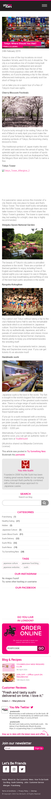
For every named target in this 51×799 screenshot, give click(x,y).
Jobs (26, 782)
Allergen (6, 785)
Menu (31, 779)
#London (38, 726)
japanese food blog (30, 563)
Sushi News (7, 547)
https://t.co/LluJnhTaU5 (29, 718)
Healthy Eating (8, 521)
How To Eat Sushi (41, 779)
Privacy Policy (23, 791)
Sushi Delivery (8, 538)
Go (41, 648)
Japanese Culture (9, 530)
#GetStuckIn (24, 726)
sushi (26, 567)
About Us (12, 779)
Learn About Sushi (10, 534)
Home (4, 779)
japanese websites (12, 567)
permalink (20, 454)
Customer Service (36, 782)
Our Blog (6, 782)
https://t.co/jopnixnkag (17, 728)
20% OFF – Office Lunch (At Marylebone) (29, 675)
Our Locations (22, 779)
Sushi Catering (17, 782)
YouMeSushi (21, 438)
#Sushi (31, 726)
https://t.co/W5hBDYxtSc (36, 728)
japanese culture (11, 563)
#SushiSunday (14, 714)
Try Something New (36, 451)
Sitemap (34, 791)
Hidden (5, 525)
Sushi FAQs (7, 543)
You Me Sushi (25, 470)
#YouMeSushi (14, 718)
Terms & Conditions (9, 791)
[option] (25, 697)
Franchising (7, 517)
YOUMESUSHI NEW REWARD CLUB (30, 665)
